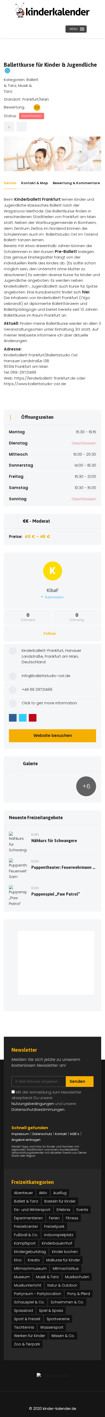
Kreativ (34, 1260)
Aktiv (43, 1192)
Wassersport (51, 1327)
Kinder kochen (65, 1251)
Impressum (20, 1134)
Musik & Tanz (47, 1276)
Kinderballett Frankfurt (37, 199)
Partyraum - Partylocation (37, 1293)
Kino (18, 1260)
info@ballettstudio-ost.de (46, 675)
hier (86, 292)
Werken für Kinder (29, 1335)
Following (77, 617)
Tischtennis (24, 1327)
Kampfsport (25, 1243)
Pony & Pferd (78, 1293)
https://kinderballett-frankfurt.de (44, 378)
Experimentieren (28, 1218)
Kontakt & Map (34, 183)
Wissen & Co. (63, 1335)
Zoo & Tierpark (27, 1344)
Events (82, 1209)
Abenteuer (23, 1192)
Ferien (54, 1218)
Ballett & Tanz (26, 1201)
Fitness (72, 1218)
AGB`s (74, 1134)
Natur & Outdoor (62, 1285)
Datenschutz (42, 1134)
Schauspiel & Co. (29, 1302)
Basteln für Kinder (60, 1201)
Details (10, 183)
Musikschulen (77, 1276)
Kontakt (61, 1134)
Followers (28, 617)
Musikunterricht (27, 1285)
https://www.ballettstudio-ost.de (35, 383)
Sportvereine (58, 1318)
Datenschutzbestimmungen (37, 1109)
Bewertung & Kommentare (76, 183)
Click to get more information (49, 703)
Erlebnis (63, 1209)
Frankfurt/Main (35, 99)
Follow (50, 633)
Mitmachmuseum (30, 1268)
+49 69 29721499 (37, 689)
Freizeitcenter (26, 1226)
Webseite (27, 335)
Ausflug (60, 1192)
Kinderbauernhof (57, 1243)
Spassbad (23, 1310)
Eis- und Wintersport (32, 1209)
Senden (78, 1081)
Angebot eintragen (26, 1140)
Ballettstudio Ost (61, 234)
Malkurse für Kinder (63, 1260)
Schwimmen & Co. (67, 1302)
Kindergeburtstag (30, 1251)
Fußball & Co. (26, 1234)
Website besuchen (52, 735)
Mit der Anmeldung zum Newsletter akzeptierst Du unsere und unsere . (46, 1100)
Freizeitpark (54, 1226)
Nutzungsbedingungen (32, 1103)
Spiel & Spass (51, 1310)
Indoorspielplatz (58, 1234)
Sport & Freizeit (27, 1318)
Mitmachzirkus (66, 1268)
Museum (22, 1276)
